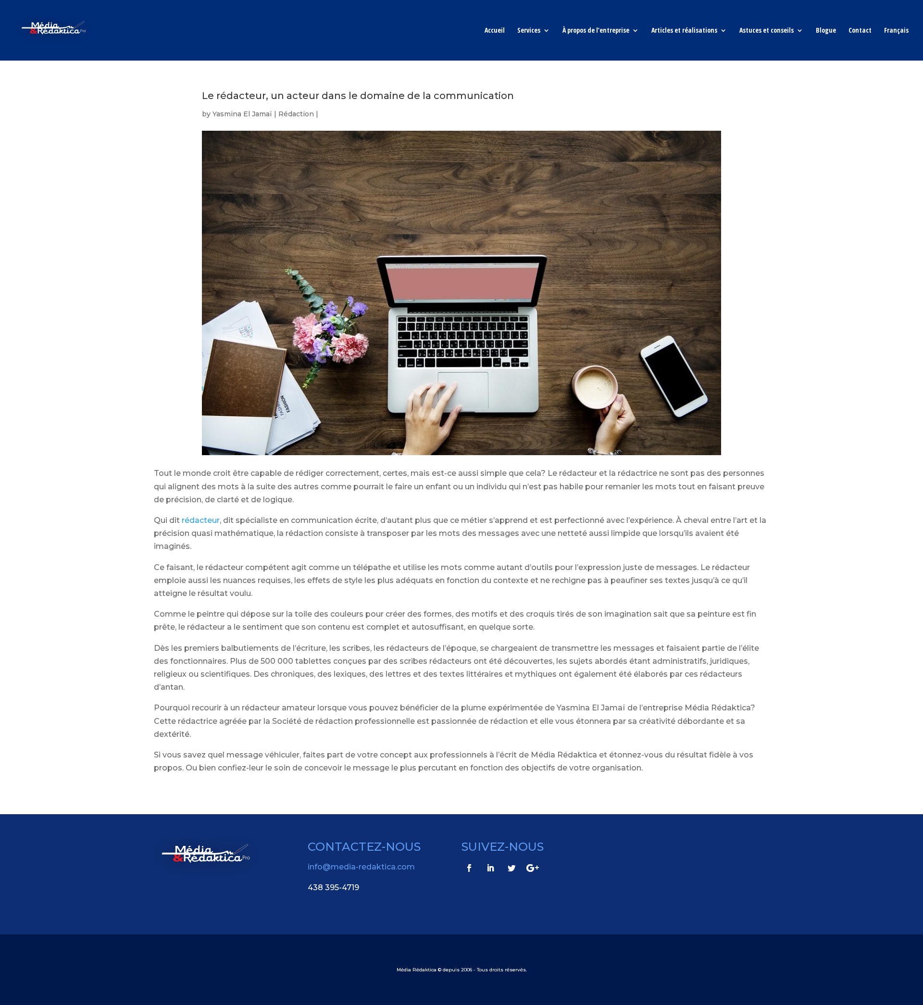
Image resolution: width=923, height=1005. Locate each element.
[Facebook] (469, 868)
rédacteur (201, 520)
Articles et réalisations (684, 31)
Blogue (826, 31)
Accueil (495, 31)
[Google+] (532, 868)
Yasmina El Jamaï (242, 114)
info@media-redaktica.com (361, 866)
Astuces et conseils (766, 31)
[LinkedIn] (490, 868)
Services (528, 31)
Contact (860, 31)
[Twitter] (511, 868)
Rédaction (296, 114)
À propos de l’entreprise (595, 31)
